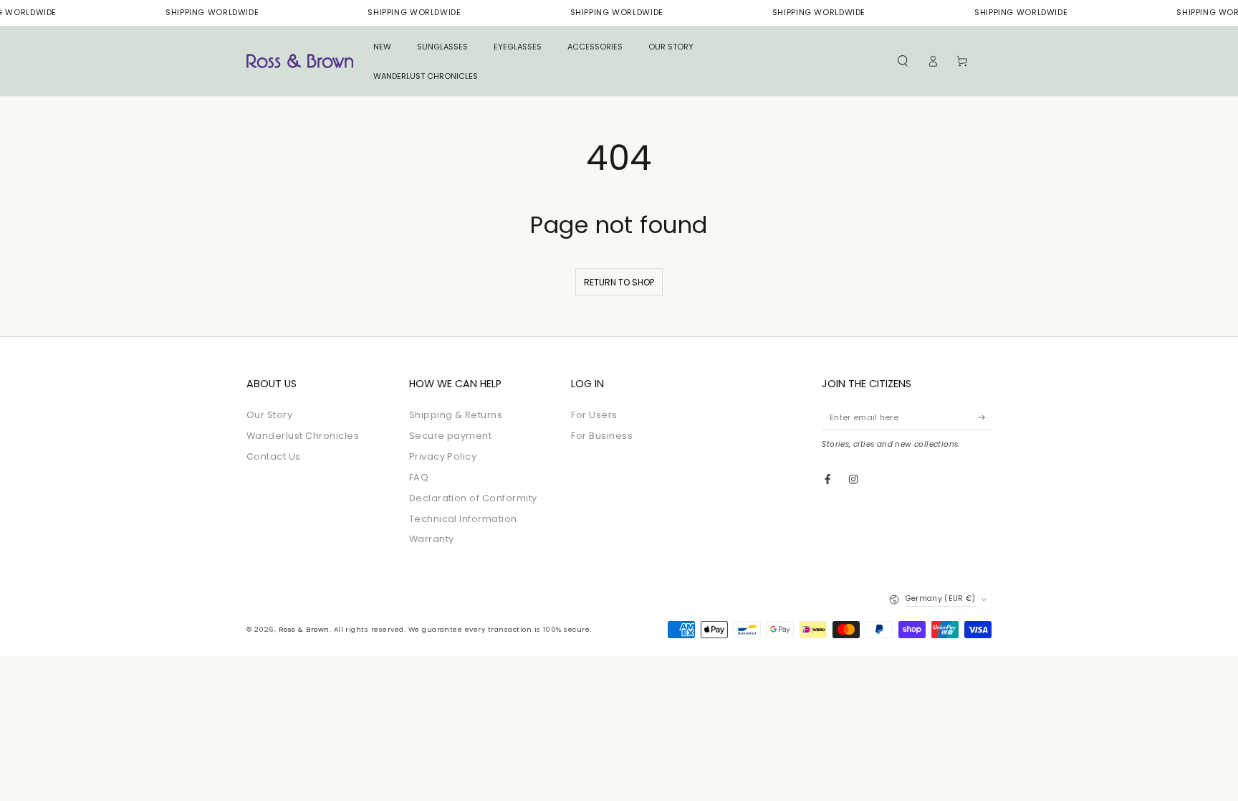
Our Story (269, 415)
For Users (594, 415)
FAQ (418, 477)
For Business (602, 436)
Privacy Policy (443, 456)
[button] (903, 61)
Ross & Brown (304, 629)
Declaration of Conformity (473, 498)
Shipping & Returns (456, 415)
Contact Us (273, 456)
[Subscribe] (985, 417)
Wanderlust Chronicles (302, 436)
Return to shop (619, 282)
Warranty (431, 539)
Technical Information (463, 519)
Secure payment (450, 436)
